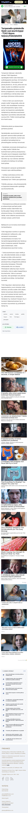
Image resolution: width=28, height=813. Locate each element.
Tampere (5, 317)
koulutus (17, 314)
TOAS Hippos (16, 317)
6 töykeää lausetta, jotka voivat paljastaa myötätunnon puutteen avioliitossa (12, 197)
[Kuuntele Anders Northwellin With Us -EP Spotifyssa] (14, 54)
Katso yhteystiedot (6, 804)
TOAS (10, 317)
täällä (8, 765)
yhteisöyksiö (5, 319)
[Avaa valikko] (25, 2)
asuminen (5, 314)
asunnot (11, 314)
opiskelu (22, 314)
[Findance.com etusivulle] (6, 2)
